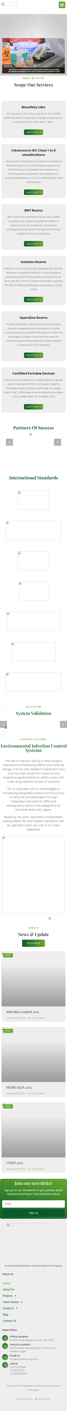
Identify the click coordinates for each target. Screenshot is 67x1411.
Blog (5, 1314)
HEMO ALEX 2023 (19, 1087)
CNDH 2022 (14, 1162)
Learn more (32, 132)
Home (6, 1283)
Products (8, 1308)
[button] (62, 5)
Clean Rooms (11, 1302)
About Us (8, 1289)
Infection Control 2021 (22, 1011)
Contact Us (9, 1320)
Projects (8, 1295)
